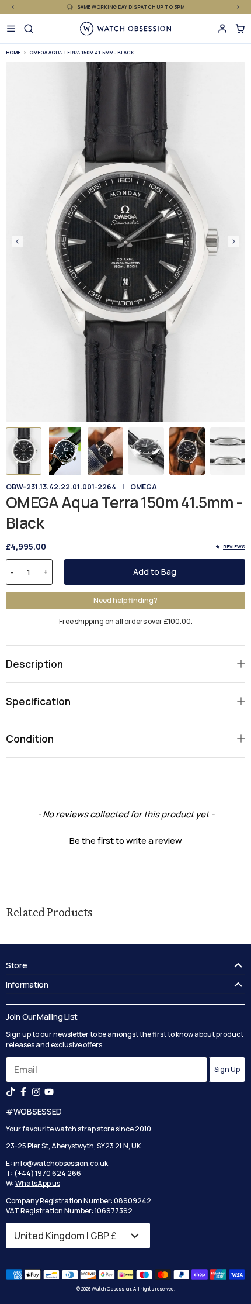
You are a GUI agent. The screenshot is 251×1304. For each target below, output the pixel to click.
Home (13, 52)
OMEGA (143, 487)
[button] (23, 451)
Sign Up (227, 1069)
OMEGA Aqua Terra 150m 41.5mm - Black (81, 52)
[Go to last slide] (17, 241)
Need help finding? (125, 600)
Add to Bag (154, 571)
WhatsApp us (37, 1183)
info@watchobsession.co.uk (60, 1163)
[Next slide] (233, 241)
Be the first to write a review (125, 840)
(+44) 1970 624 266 (47, 1173)
